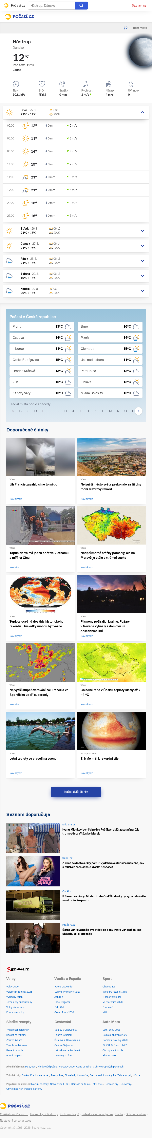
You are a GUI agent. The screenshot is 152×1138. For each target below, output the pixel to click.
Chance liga (109, 986)
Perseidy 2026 (67, 1066)
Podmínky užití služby (44, 1114)
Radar (119, 1114)
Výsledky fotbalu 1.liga (115, 991)
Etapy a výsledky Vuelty (67, 991)
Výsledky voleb (14, 997)
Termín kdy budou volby (19, 1002)
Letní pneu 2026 (111, 1029)
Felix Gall (59, 1007)
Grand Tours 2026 (64, 1012)
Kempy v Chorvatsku (65, 1029)
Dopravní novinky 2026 (115, 1040)
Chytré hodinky (14, 1088)
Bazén (25, 1075)
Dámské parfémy (80, 1084)
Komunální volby (15, 1012)
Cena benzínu (83, 1066)
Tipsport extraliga (112, 997)
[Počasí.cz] (19, 17)
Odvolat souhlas (136, 1114)
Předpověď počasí (47, 1066)
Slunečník (70, 1075)
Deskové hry (112, 1084)
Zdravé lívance (14, 1040)
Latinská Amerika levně (67, 1050)
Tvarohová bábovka (17, 1045)
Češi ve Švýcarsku (64, 1045)
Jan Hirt (58, 997)
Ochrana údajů (69, 1114)
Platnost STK (110, 1055)
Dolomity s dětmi (63, 1055)
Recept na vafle (14, 1050)
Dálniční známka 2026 (115, 1035)
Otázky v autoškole (113, 1050)
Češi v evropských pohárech (108, 1066)
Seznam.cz (139, 5)
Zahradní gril (124, 1075)
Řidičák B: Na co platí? (115, 1045)
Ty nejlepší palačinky (17, 1029)
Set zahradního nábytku (103, 1075)
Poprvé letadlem (63, 1035)
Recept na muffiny (16, 1035)
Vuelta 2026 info (63, 986)
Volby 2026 (12, 986)
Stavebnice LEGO (59, 1084)
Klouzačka (82, 1075)
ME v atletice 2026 (113, 1002)
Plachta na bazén (39, 1075)
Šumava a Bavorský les (67, 1040)
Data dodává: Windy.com (97, 1114)
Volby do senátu (15, 1007)
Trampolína (57, 1075)
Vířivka (136, 1075)
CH (73, 411)
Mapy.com (30, 1066)
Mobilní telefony (40, 1084)
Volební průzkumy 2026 (19, 991)
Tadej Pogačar (62, 1002)
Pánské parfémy (33, 1088)
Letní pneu (97, 1084)
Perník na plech (14, 1055)
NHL (105, 1012)
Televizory (125, 1084)
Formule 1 (108, 1007)
